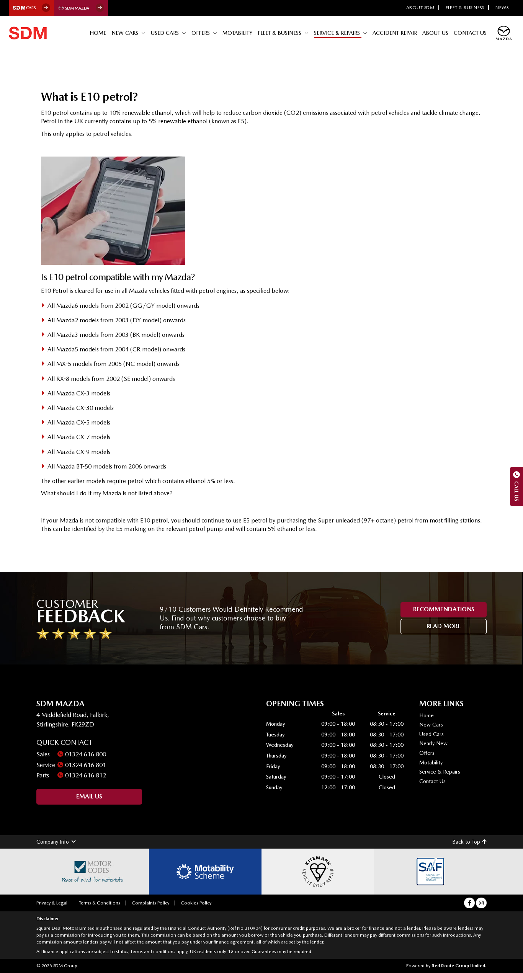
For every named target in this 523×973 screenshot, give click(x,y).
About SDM (420, 7)
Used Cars (165, 33)
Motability (237, 33)
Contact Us (470, 33)
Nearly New (433, 743)
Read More (444, 626)
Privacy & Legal (51, 903)
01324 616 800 (85, 754)
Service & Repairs (337, 33)
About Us (435, 33)
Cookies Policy (196, 903)
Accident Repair (395, 33)
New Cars (125, 33)
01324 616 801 (85, 765)
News (501, 7)
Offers (201, 33)
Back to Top (466, 842)
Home (98, 33)
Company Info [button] (52, 842)
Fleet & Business (465, 7)
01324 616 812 (85, 775)
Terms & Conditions (99, 903)
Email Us (89, 796)
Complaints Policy (150, 903)
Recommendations (443, 609)
